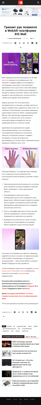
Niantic (30, 326)
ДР (19, 328)
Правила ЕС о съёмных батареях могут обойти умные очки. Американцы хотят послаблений (25, 374)
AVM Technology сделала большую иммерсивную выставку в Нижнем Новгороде (25, 344)
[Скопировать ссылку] (20, 47)
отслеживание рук (27, 328)
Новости (9, 399)
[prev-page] (3, 390)
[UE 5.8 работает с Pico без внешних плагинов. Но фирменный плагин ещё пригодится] (6, 362)
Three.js (22, 271)
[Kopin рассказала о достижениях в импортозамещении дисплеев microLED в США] (6, 383)
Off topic (26, 399)
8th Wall (9, 326)
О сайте (32, 399)
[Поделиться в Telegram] (19, 43)
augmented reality (21, 326)
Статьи (15, 399)
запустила (5, 80)
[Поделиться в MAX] (15, 43)
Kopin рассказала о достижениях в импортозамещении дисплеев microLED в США (25, 383)
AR (14, 326)
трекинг (18, 331)
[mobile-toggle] (3, 2)
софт (12, 331)
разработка (6, 331)
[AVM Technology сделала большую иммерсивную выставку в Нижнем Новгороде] (6, 344)
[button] (38, 2)
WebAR (35, 326)
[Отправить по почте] (36, 43)
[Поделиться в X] (28, 43)
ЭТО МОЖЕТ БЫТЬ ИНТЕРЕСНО (13, 337)
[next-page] (6, 390)
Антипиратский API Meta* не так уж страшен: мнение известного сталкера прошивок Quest (19, 296)
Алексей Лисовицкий (15, 38)
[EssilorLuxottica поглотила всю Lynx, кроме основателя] (6, 353)
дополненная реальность (9, 328)
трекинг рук (25, 331)
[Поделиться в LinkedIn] (32, 43)
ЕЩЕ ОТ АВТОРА (31, 337)
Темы (20, 399)
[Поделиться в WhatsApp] (24, 43)
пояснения (22, 273)
